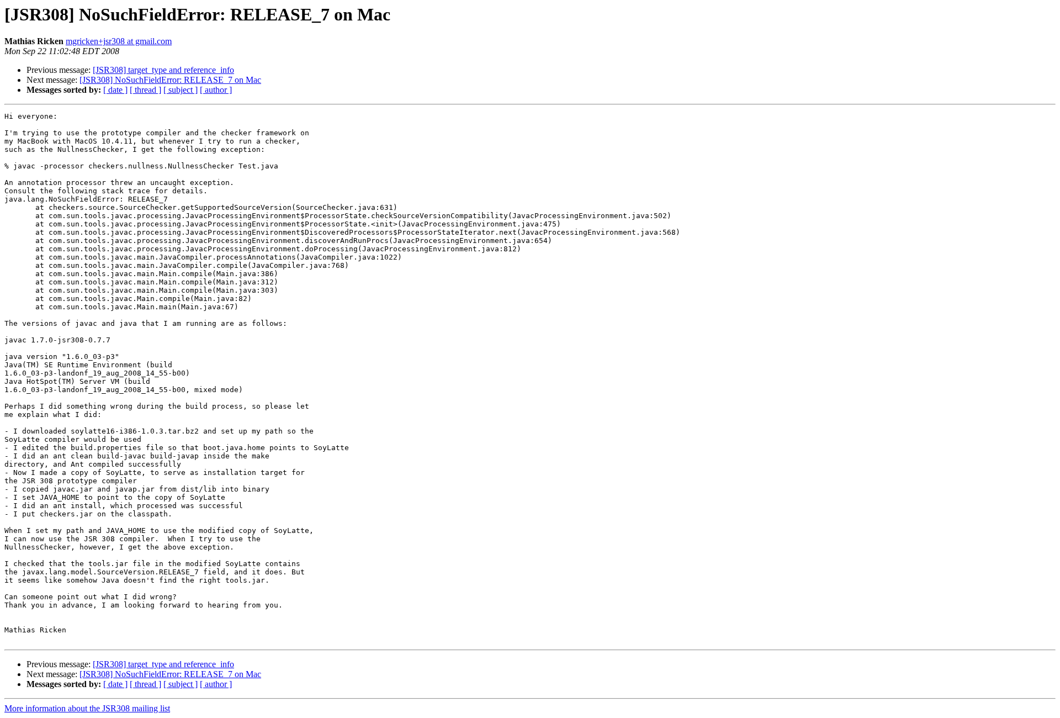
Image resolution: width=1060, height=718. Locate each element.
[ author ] (216, 89)
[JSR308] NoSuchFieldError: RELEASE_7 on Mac (170, 80)
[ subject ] (180, 89)
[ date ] (115, 89)
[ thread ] (145, 89)
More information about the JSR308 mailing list (87, 708)
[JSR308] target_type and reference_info (163, 70)
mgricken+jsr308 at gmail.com (119, 41)
